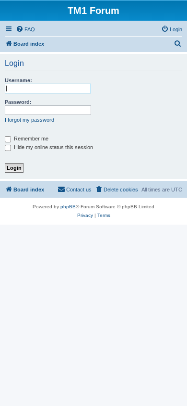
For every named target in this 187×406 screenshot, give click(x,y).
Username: (18, 80)
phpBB (68, 206)
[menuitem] (25, 29)
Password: (18, 102)
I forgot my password (29, 120)
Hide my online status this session (52, 147)
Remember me (30, 138)
